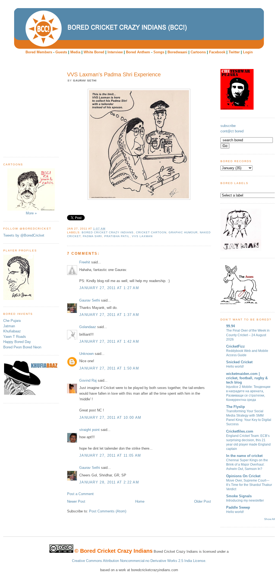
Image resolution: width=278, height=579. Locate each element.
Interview (115, 52)
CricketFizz (235, 346)
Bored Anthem (138, 52)
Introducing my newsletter (245, 500)
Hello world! (235, 366)
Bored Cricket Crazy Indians (108, 232)
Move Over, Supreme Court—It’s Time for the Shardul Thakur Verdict (249, 485)
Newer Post (76, 501)
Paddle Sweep (238, 507)
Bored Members (39, 52)
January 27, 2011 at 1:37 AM (109, 315)
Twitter (234, 52)
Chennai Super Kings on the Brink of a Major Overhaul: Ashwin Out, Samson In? (247, 464)
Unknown (86, 354)
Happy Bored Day (17, 342)
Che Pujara (12, 321)
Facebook (217, 52)
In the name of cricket (244, 456)
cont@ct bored (232, 131)
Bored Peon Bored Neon (22, 347)
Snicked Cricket (239, 362)
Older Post (202, 501)
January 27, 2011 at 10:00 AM (110, 418)
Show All (269, 519)
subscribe (228, 126)
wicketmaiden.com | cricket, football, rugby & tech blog (247, 378)
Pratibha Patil (116, 236)
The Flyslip (235, 407)
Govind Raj (88, 380)
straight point (89, 430)
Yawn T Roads (14, 337)
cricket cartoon (151, 232)
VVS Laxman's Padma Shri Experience (114, 74)
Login (248, 52)
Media (75, 52)
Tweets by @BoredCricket (23, 235)
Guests (61, 52)
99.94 (230, 326)
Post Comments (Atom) (107, 511)
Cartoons (198, 52)
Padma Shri (92, 236)
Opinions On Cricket (243, 476)
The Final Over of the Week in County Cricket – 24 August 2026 (248, 335)
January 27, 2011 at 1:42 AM (109, 341)
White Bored (94, 52)
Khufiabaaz (12, 331)
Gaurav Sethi (90, 300)
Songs (158, 52)
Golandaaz (87, 327)
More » (31, 213)
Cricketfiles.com (239, 431)
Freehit (84, 262)
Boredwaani (177, 52)
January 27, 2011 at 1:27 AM (109, 288)
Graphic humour (183, 232)
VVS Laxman (142, 236)
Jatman (9, 326)
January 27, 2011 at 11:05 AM (110, 455)
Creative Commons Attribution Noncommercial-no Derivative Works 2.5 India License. (139, 561)
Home (139, 501)
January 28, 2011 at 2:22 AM (109, 482)
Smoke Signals (239, 496)
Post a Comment (80, 494)
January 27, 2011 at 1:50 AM (109, 368)
